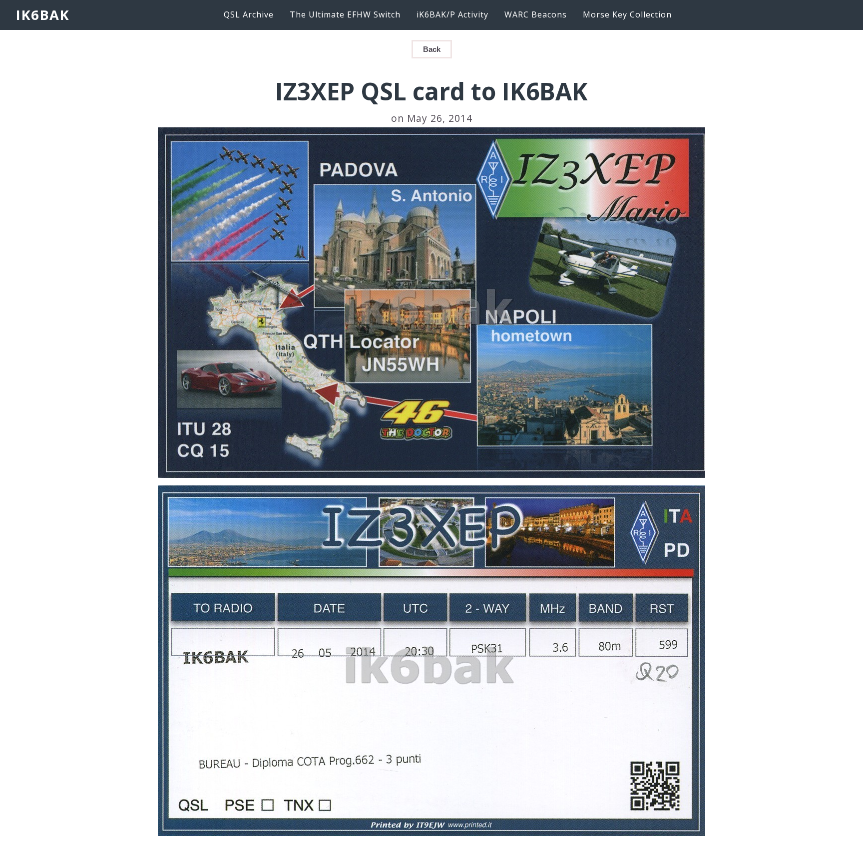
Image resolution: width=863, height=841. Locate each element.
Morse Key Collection (627, 14)
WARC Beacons (535, 14)
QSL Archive (249, 14)
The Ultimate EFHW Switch (345, 14)
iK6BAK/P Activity (452, 14)
